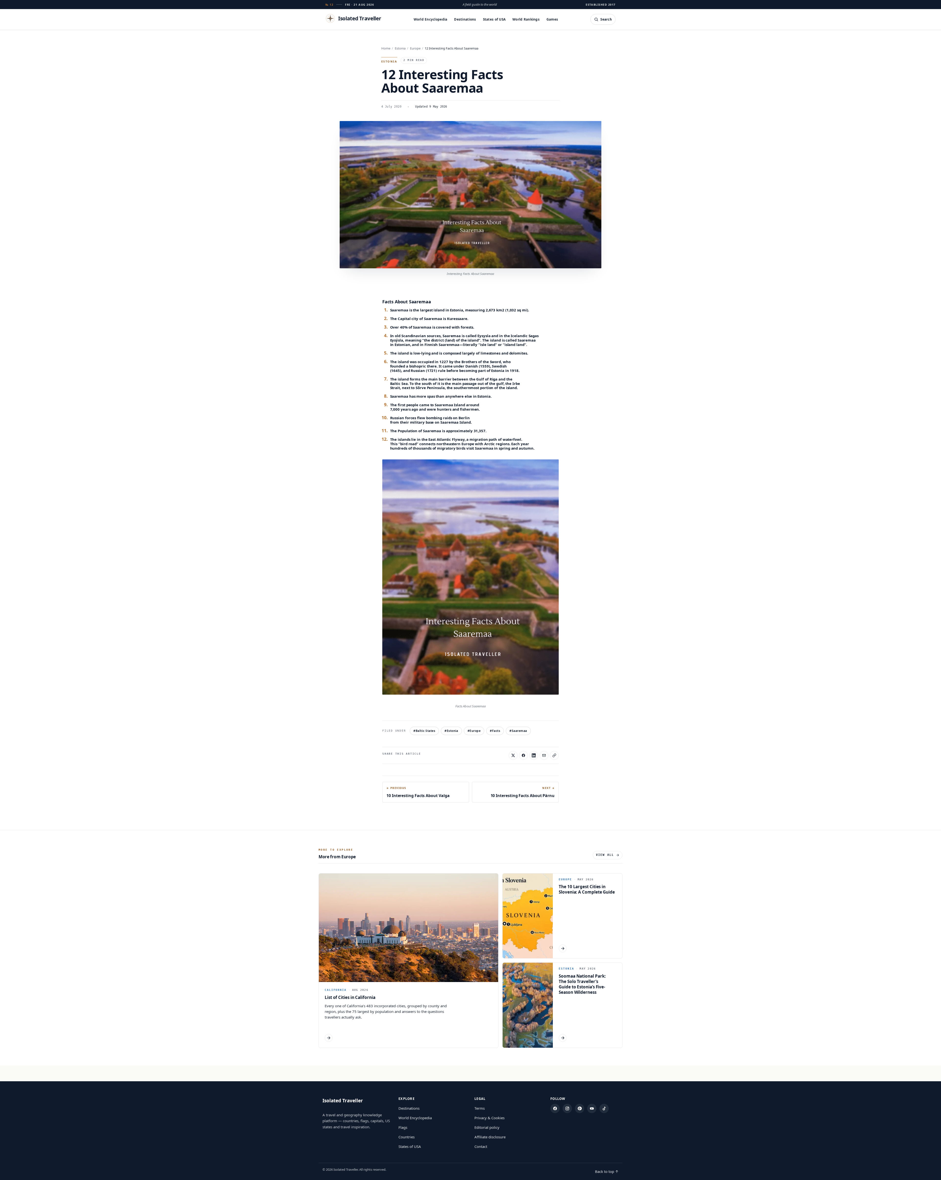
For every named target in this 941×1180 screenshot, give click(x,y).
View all (605, 855)
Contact (480, 1146)
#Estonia (451, 731)
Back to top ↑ (607, 1171)
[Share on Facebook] (523, 755)
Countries (406, 1136)
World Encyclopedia (430, 19)
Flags (402, 1127)
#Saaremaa (518, 731)
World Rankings (526, 19)
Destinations (465, 19)
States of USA (494, 19)
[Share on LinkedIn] (533, 755)
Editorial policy (486, 1127)
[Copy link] (554, 755)
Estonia (400, 48)
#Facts (495, 731)
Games (552, 19)
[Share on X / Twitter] (513, 755)
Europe (415, 48)
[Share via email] (544, 755)
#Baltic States (424, 731)
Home (385, 48)
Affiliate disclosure (490, 1136)
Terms (479, 1108)
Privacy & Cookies (489, 1117)
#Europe (474, 731)
